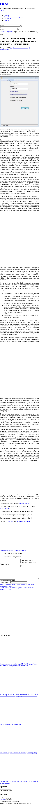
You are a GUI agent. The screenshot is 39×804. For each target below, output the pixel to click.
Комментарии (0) (5, 550)
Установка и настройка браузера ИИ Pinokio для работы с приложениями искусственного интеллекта (18, 665)
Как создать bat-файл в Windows (10, 724)
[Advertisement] (19, 535)
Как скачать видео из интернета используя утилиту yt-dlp (18, 753)
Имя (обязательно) (27, 560)
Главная (6, 15)
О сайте (6, 20)
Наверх (2, 799)
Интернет (27, 521)
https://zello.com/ (24, 503)
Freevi (4, 3)
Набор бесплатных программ (13, 17)
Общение (10, 31)
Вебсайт (23, 566)
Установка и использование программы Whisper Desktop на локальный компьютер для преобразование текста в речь (19, 695)
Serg (11, 48)
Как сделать (7, 18)
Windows (20, 521)
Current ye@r (4, 582)
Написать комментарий (20, 48)
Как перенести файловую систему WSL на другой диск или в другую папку (19, 782)
